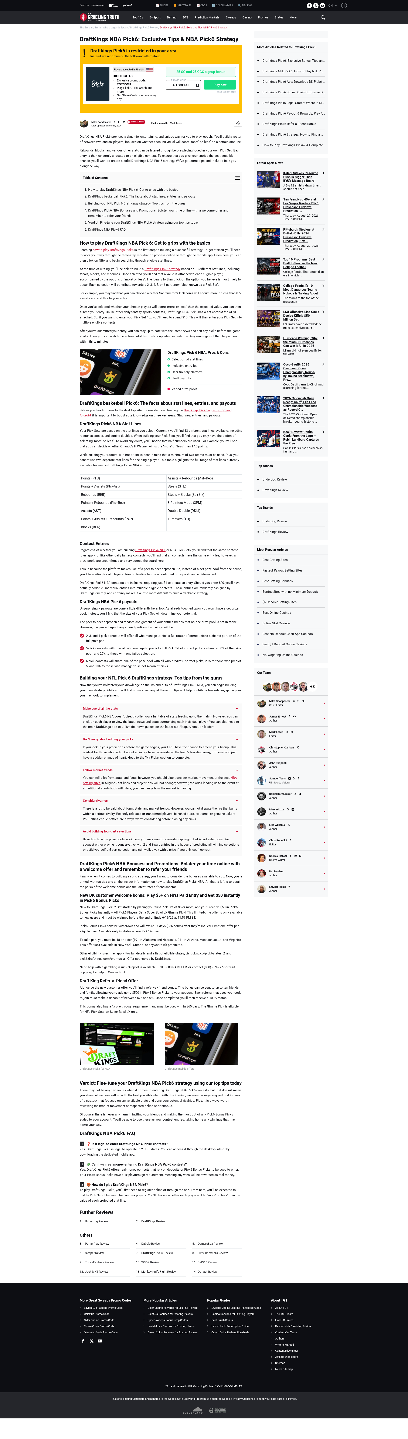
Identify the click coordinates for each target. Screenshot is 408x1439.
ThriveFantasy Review (99, 1262)
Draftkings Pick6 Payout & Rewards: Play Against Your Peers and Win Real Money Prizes (293, 113)
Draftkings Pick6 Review (144, 27)
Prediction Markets (207, 17)
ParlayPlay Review (97, 1243)
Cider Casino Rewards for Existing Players (173, 1307)
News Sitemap (284, 1369)
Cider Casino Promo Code (99, 1320)
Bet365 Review (207, 1262)
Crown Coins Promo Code (99, 1326)
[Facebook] (309, 5)
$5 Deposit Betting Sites (279, 602)
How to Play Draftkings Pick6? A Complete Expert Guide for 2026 (293, 145)
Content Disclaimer (286, 1350)
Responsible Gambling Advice (293, 1326)
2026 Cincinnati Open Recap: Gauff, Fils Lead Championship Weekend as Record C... (300, 404)
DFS (185, 17)
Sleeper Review (95, 1253)
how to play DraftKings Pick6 (113, 250)
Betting (172, 17)
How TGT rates (284, 1320)
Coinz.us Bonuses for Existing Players (170, 1314)
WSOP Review (150, 1262)
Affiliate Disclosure (286, 1356)
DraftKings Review (153, 1221)
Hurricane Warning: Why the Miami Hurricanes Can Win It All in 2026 (300, 342)
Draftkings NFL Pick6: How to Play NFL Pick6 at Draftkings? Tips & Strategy (293, 71)
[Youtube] (322, 5)
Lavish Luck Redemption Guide (230, 1326)
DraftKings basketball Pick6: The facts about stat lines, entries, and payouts (141, 196)
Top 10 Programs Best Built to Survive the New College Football (300, 263)
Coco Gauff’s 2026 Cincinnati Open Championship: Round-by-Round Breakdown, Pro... (299, 372)
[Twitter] (316, 5)
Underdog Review (96, 1221)
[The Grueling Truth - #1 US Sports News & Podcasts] (104, 17)
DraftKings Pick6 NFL (150, 550)
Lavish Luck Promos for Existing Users (171, 1326)
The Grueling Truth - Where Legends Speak (104, 27)
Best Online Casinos (276, 613)
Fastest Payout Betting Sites (282, 570)
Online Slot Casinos (276, 623)
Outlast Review (207, 1271)
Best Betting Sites (275, 560)
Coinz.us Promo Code (96, 1314)
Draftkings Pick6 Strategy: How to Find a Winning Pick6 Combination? (293, 134)
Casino (247, 17)
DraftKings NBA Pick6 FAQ (107, 229)
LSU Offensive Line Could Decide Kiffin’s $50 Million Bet (301, 315)
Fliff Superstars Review (213, 1253)
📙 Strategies (182, 5)
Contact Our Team (286, 1332)
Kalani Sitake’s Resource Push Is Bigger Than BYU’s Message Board (300, 177)
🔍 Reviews (245, 5)
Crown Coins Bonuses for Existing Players (173, 1332)
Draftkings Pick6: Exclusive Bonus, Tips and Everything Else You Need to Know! (293, 61)
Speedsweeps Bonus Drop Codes (168, 1320)
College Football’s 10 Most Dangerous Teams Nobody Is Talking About (300, 289)
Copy (197, 85)
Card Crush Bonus (222, 1320)
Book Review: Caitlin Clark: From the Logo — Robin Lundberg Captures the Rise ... (301, 437)
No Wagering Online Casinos (282, 655)
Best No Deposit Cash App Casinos (287, 634)
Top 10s (138, 17)
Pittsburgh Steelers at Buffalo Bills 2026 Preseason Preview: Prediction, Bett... (298, 235)
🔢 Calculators (222, 5)
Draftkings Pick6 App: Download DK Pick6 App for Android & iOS (293, 82)
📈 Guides (162, 5)
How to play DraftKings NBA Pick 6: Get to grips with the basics (133, 190)
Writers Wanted (284, 1344)
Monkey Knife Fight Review (159, 1271)
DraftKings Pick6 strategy (162, 269)
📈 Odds (202, 5)
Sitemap (280, 1363)
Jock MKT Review (96, 1271)
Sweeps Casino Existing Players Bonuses (236, 1307)
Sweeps (231, 17)
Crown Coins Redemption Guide (230, 1332)
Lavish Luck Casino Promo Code (103, 1307)
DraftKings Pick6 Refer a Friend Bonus (289, 124)
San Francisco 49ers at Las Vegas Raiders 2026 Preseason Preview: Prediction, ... (301, 205)
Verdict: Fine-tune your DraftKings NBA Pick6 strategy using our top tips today (143, 222)
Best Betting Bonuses (277, 581)
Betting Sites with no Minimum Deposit (290, 592)
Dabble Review (150, 1243)
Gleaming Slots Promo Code (101, 1332)
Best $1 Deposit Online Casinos (284, 644)
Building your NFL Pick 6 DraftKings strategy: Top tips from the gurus (137, 203)
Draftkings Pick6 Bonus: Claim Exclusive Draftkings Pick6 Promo (293, 92)
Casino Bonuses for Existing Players (233, 1314)
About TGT (281, 1307)
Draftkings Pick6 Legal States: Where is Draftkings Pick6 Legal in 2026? (293, 103)
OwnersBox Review (210, 1243)
